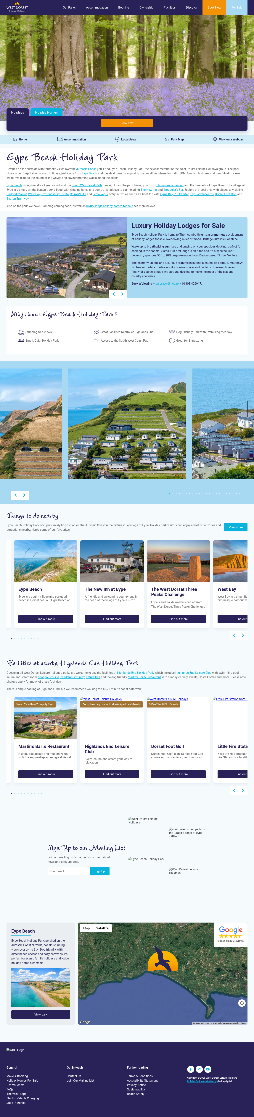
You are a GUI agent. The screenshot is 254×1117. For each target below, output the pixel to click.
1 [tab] (169, 494)
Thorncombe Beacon (170, 185)
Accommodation (75, 139)
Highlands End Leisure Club (193, 672)
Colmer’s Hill (78, 194)
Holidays (17, 112)
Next (122, 294)
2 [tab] (173, 494)
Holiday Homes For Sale (22, 1080)
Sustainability (136, 1089)
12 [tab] (206, 494)
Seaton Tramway (18, 198)
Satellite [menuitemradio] (102, 928)
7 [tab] (189, 494)
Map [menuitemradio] (86, 928)
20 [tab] (233, 494)
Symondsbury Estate (55, 194)
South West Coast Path (87, 185)
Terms (243, 1023)
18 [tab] (226, 494)
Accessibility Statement (142, 1080)
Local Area (128, 139)
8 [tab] (193, 494)
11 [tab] (203, 494)
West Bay (34, 194)
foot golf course (48, 677)
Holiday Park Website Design (202, 1081)
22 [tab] (240, 494)
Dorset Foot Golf (226, 194)
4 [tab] (179, 494)
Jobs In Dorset (16, 1103)
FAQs (10, 1089)
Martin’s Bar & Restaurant (144, 677)
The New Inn (149, 189)
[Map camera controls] (242, 1003)
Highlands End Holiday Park (135, 672)
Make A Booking (17, 1076)
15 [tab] (216, 494)
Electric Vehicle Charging (23, 1098)
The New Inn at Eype (105, 589)
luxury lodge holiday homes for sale (109, 206)
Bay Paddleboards (202, 194)
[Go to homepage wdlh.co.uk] (17, 12)
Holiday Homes (46, 112)
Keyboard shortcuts (201, 1023)
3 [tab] (176, 494)
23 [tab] (243, 494)
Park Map (177, 139)
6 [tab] (186, 494)
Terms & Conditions (140, 1076)
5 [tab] (183, 494)
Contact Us (74, 1076)
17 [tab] (223, 494)
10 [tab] (199, 494)
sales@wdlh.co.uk (167, 283)
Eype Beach (89, 173)
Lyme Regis (100, 194)
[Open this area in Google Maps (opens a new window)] (85, 1022)
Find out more (46, 619)
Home (23, 139)
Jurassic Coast (86, 169)
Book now (127, 123)
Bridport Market (17, 194)
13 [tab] (209, 494)
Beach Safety (135, 1094)
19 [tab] (230, 494)
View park (40, 1014)
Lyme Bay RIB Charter (174, 194)
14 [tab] (213, 494)
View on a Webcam (232, 139)
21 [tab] (236, 494)
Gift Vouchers (15, 1085)
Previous (113, 294)
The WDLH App (17, 1094)
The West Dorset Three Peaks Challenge (174, 592)
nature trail (93, 677)
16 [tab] (219, 494)
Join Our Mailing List (80, 1080)
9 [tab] (196, 494)
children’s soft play (72, 677)
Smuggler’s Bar (173, 189)
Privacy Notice (136, 1085)
